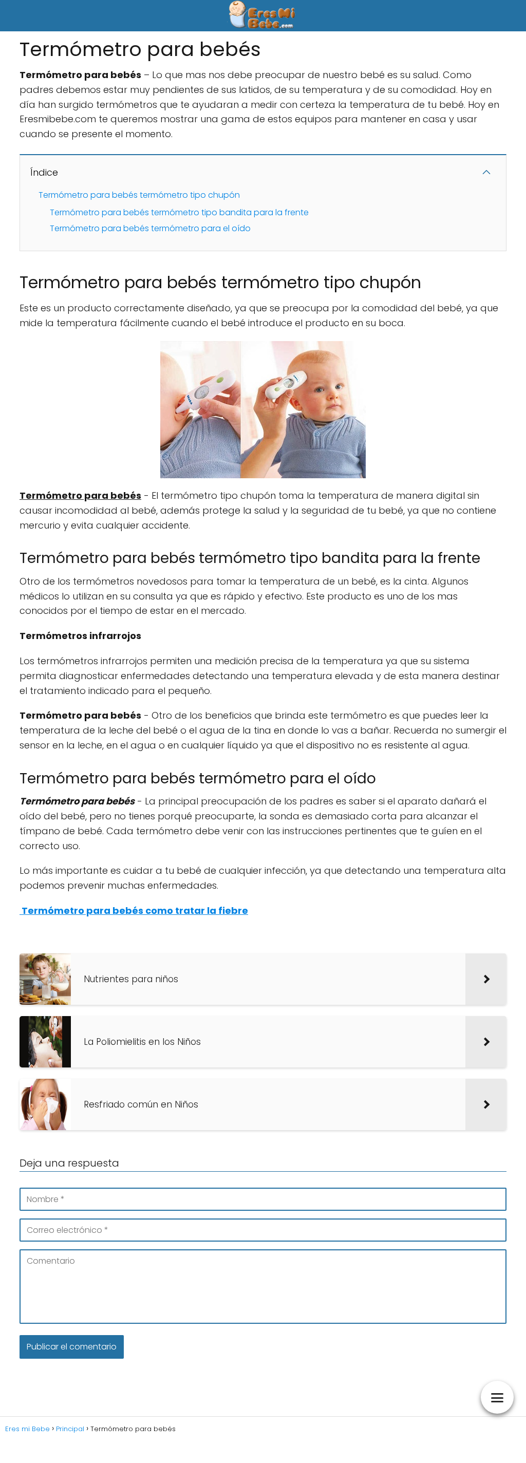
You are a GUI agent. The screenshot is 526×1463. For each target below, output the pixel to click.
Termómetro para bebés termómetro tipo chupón (139, 195)
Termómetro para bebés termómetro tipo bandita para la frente (179, 212)
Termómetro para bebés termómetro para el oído (150, 228)
